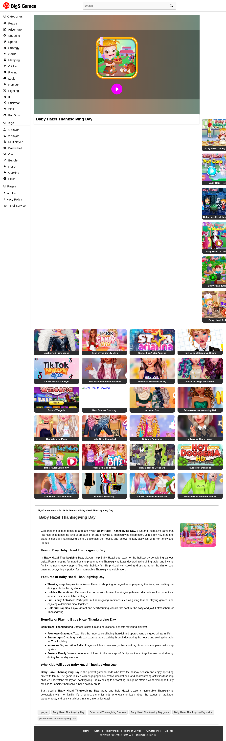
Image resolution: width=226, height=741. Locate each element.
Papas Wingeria (56, 410)
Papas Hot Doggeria (200, 467)
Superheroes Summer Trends (200, 496)
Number (13, 84)
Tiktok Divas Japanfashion (56, 496)
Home (86, 730)
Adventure (14, 29)
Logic (11, 78)
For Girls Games (68, 510)
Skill (10, 109)
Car (10, 154)
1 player (13, 130)
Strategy (13, 48)
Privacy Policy (12, 199)
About (97, 730)
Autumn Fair (152, 410)
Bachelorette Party (56, 439)
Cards (11, 54)
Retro (11, 166)
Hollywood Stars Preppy (200, 439)
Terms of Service (14, 205)
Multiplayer (15, 142)
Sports (12, 42)
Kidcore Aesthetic (152, 439)
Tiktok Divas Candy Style (104, 353)
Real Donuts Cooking (104, 410)
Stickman (14, 103)
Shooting (13, 35)
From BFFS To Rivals (104, 467)
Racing (12, 72)
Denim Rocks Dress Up (152, 467)
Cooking (13, 172)
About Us (9, 193)
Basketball (14, 148)
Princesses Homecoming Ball (200, 410)
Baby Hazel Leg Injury (56, 467)
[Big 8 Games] (19, 8)
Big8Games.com (47, 510)
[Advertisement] (212, 66)
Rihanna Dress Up (104, 496)
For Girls (13, 115)
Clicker (12, 66)
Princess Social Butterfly (152, 381)
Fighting (13, 90)
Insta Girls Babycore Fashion (104, 381)
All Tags (169, 730)
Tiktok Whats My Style (56, 381)
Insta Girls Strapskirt (104, 439)
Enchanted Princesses (56, 353)
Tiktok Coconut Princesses (152, 496)
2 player (13, 136)
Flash (11, 178)
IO (9, 97)
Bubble (12, 160)
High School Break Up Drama (200, 353)
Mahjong (13, 60)
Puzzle (12, 23)
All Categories (153, 730)
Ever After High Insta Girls (200, 381)
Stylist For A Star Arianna (152, 353)
